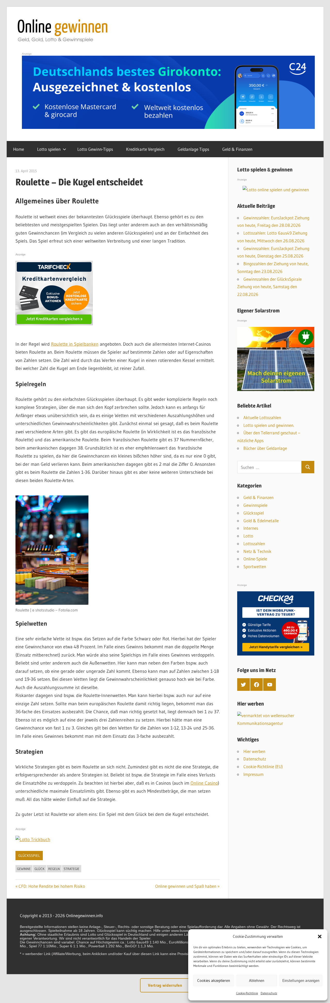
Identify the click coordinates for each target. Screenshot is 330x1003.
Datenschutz (269, 993)
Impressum (253, 774)
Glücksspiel (29, 855)
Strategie (71, 869)
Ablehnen (256, 980)
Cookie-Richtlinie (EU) (263, 766)
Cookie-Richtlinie (247, 993)
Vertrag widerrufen (165, 985)
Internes (250, 528)
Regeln (54, 869)
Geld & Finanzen (237, 149)
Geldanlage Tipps (193, 149)
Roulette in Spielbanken (74, 344)
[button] (319, 936)
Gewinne (24, 869)
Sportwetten (254, 566)
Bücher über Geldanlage (265, 448)
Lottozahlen (254, 543)
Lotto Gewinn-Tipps (95, 149)
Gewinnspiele (255, 505)
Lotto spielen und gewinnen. (268, 425)
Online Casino (204, 783)
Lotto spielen (49, 149)
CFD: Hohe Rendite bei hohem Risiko (52, 886)
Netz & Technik (257, 551)
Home (18, 149)
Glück (39, 869)
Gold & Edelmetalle (261, 520)
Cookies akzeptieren (213, 980)
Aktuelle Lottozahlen (262, 417)
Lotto (248, 535)
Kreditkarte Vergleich (145, 149)
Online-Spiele (255, 558)
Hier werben (254, 751)
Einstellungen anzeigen (300, 980)
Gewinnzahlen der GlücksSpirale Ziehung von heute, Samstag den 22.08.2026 (269, 286)
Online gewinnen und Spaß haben (185, 886)
